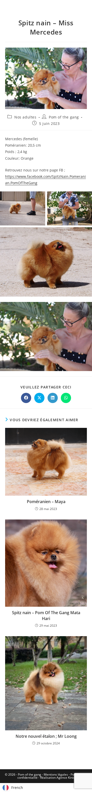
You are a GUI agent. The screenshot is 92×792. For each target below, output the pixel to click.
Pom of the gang (64, 117)
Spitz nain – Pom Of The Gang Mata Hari (46, 615)
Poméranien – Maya (46, 501)
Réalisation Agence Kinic (57, 777)
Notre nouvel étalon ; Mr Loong (46, 736)
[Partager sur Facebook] (26, 398)
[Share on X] (39, 398)
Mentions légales (56, 774)
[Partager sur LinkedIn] (53, 398)
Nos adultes (25, 117)
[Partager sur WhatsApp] (66, 398)
